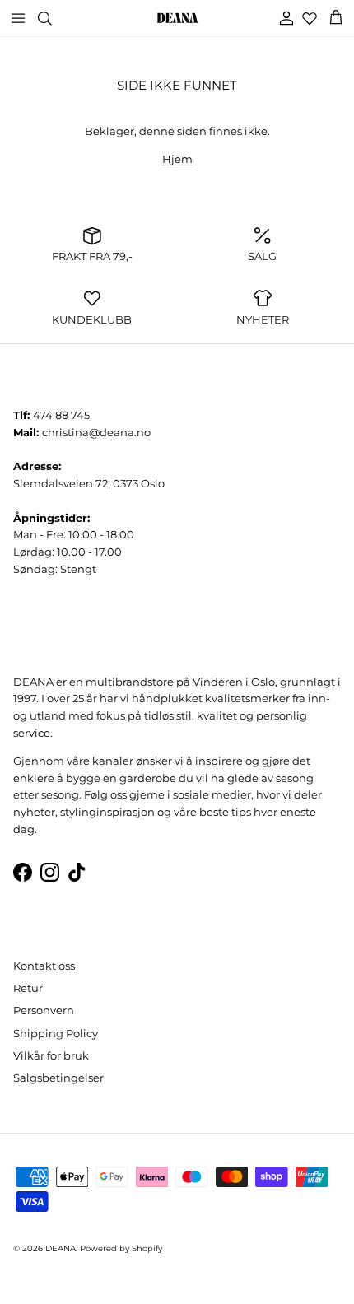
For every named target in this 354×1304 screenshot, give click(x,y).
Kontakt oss (44, 965)
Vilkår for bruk (51, 1055)
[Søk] (54, 18)
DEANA (60, 1248)
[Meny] (18, 18)
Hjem (177, 158)
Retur (28, 987)
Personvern (43, 1010)
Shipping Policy (55, 1033)
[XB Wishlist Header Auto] (309, 18)
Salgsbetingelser (58, 1077)
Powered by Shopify (121, 1248)
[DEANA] (177, 18)
